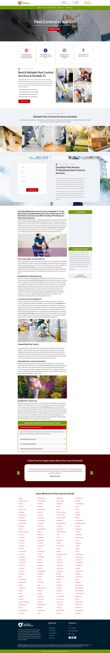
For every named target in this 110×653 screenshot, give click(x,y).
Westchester (78, 596)
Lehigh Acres (41, 596)
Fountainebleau (41, 509)
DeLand (20, 585)
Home (39, 7)
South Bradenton (79, 520)
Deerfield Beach (22, 582)
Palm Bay (59, 551)
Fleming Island (41, 498)
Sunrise (77, 540)
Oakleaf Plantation (61, 531)
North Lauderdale (61, 517)
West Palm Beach (79, 593)
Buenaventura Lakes (23, 531)
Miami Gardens (60, 501)
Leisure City (40, 599)
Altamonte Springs (23, 501)
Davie (20, 576)
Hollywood (40, 534)
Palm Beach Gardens (62, 554)
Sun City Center (79, 537)
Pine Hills (59, 582)
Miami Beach (60, 498)
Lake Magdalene (41, 571)
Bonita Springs (22, 520)
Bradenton (21, 526)
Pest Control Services (49, 7)
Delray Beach (22, 588)
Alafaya (21, 498)
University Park (79, 576)
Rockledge (78, 501)
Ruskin (77, 506)
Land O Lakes (41, 582)
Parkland (59, 574)
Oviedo (58, 548)
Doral (20, 593)
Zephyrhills (78, 613)
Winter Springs (79, 610)
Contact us (60, 7)
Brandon (21, 529)
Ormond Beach (60, 545)
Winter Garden (79, 602)
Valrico (77, 579)
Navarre (59, 509)
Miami (39, 613)
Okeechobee (60, 540)
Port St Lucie (60, 604)
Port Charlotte (60, 599)
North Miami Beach (61, 523)
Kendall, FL (76, 3)
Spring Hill (77, 526)
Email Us (73, 633)
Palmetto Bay (60, 568)
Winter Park (78, 607)
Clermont (21, 548)
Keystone (40, 562)
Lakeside (40, 579)
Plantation (59, 590)
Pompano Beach (60, 596)
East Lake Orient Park (24, 602)
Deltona (21, 590)
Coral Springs (22, 560)
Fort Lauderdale (41, 501)
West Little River (79, 588)
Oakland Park (60, 529)
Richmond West (60, 610)
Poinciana (59, 593)
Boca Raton (21, 517)
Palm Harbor (60, 562)
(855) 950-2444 (65, 3)
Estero (20, 607)
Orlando (59, 543)
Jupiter (39, 548)
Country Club (22, 565)
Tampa (77, 551)
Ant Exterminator (53, 633)
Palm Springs (60, 565)
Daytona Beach (22, 579)
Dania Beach (22, 574)
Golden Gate (41, 517)
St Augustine (78, 529)
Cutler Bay (21, 571)
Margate (40, 602)
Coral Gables (22, 557)
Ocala (58, 534)
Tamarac (77, 545)
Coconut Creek (22, 551)
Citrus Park (21, 543)
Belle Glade (21, 512)
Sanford (77, 509)
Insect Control (52, 630)
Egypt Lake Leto (22, 604)
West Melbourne (79, 590)
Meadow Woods (42, 604)
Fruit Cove (40, 512)
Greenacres (40, 523)
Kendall (39, 554)
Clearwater (21, 545)
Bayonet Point (22, 509)
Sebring (77, 517)
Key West (40, 560)
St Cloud (77, 531)
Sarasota (77, 512)
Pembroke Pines (60, 576)
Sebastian (77, 515)
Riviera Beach (78, 498)
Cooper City (22, 554)
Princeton (59, 607)
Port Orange (60, 602)
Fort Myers (40, 503)
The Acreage (78, 560)
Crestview (21, 568)
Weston (77, 599)
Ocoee (58, 537)
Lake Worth (40, 574)
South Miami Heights (80, 523)
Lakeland (40, 576)
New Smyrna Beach (61, 512)
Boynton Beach (22, 523)
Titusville (77, 568)
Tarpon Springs (79, 554)
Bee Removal (52, 628)
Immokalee (40, 543)
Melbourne (40, 607)
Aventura (21, 506)
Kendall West (41, 557)
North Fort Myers (61, 515)
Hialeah (39, 531)
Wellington (78, 582)
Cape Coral (21, 534)
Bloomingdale (22, 515)
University (77, 574)
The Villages (78, 565)
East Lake (21, 599)
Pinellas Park (60, 585)
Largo (39, 585)
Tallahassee (78, 543)
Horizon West (41, 540)
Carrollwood (22, 537)
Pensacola (59, 579)
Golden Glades (41, 520)
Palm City (59, 557)
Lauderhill (40, 590)
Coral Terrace (22, 562)
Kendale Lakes (41, 551)
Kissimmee (40, 565)
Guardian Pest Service (54, 651)
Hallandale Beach (42, 529)
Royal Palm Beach (79, 503)
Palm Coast (59, 560)
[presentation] (18, 473)
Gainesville (40, 515)
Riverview (59, 613)
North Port (59, 526)
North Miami (60, 520)
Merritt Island (41, 610)
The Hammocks (79, 562)
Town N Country (79, 571)
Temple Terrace (79, 557)
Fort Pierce (40, 506)
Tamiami (77, 548)
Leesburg (40, 593)
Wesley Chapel (79, 585)
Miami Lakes (59, 503)
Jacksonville (40, 545)
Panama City (60, 571)
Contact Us (51, 635)
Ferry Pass (21, 613)
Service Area (69, 7)
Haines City (40, 526)
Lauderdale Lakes (42, 588)
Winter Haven (78, 604)
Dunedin (21, 596)
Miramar (59, 506)
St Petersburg (78, 534)
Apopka (21, 503)
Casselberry (22, 540)
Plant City (59, 588)
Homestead (40, 537)
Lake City (40, 568)
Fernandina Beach (23, 610)
